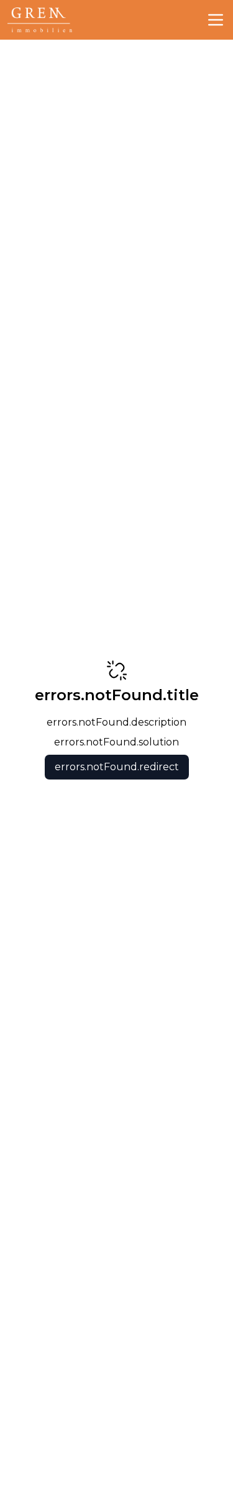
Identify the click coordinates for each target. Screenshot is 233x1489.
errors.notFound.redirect (117, 767)
